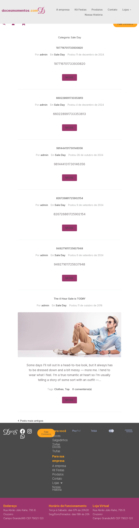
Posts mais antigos (30, 420)
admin (43, 54)
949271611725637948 (69, 248)
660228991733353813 (69, 98)
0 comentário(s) (82, 389)
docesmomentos (20, 10)
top (67, 389)
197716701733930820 (69, 47)
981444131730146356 (69, 148)
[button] (125, 24)
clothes (59, 389)
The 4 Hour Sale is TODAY (69, 298)
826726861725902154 (69, 198)
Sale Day (59, 54)
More (69, 77)
